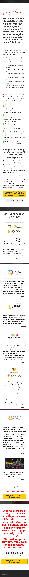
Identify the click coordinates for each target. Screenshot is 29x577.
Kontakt (13, 574)
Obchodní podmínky (13, 572)
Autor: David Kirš (4, 572)
